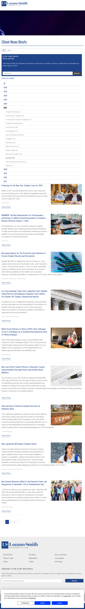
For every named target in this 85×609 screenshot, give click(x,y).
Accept (60, 603)
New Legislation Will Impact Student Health (19, 443)
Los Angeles (59, 558)
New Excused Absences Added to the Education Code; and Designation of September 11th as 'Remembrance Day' (24, 483)
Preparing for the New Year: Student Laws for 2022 (22, 185)
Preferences (25, 603)
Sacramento (7, 555)
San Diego (58, 562)
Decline (42, 603)
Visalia (31, 562)
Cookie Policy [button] (67, 596)
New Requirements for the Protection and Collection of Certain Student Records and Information (24, 254)
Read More (6, 207)
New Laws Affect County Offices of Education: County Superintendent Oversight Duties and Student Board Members (23, 370)
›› (17, 522)
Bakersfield (33, 558)
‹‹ (3, 522)
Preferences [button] (32, 598)
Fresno (5, 562)
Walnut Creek (8, 558)
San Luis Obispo (61, 555)
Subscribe (77, 73)
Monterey (32, 555)
